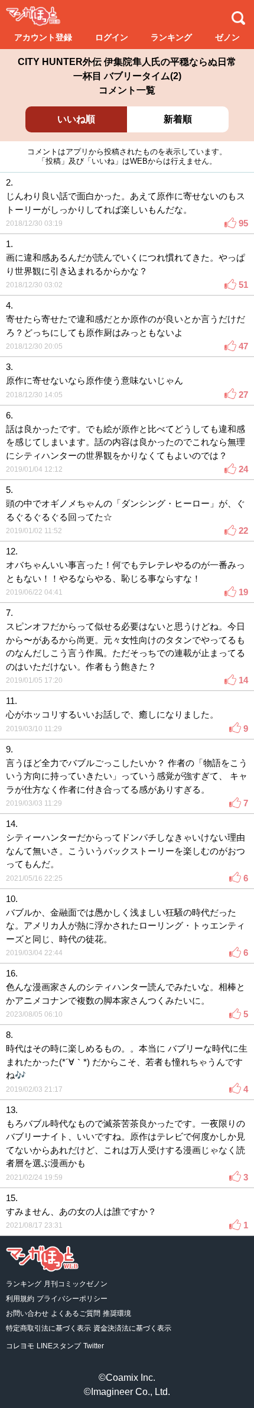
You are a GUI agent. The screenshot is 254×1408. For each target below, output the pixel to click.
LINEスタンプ (59, 1346)
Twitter (93, 1346)
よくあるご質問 (75, 1313)
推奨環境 (117, 1313)
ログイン (111, 37)
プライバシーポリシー (72, 1299)
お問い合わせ (27, 1313)
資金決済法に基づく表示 (132, 1328)
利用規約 (20, 1299)
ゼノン (227, 37)
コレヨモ (20, 1346)
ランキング (171, 37)
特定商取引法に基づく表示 (48, 1328)
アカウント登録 (43, 37)
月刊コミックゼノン (76, 1284)
